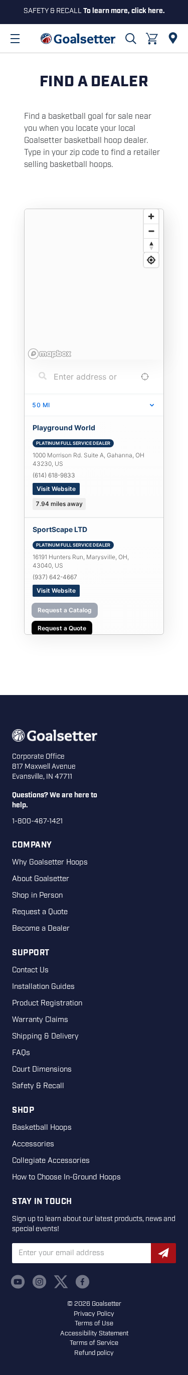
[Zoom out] (151, 231)
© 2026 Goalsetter (94, 1304)
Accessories (33, 1144)
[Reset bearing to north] (151, 245)
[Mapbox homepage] (50, 354)
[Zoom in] (151, 216)
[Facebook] (82, 1282)
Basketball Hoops (42, 1128)
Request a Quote (62, 628)
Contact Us (30, 970)
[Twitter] (61, 1282)
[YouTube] (18, 1282)
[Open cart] (152, 39)
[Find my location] (151, 260)
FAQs (21, 1053)
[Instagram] (39, 1282)
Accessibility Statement (94, 1333)
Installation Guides (43, 987)
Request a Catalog (65, 610)
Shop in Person (37, 896)
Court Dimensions (42, 1070)
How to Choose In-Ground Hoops (66, 1177)
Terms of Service (94, 1343)
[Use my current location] (144, 377)
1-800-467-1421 (37, 821)
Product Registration (47, 1003)
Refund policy (94, 1353)
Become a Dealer (41, 929)
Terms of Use (94, 1323)
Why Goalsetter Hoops (50, 862)
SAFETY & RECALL (94, 11)
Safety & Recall (38, 1086)
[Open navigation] (15, 39)
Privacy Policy (94, 1314)
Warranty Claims (40, 1020)
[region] (94, 284)
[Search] (131, 39)
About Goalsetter (40, 879)
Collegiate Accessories (51, 1161)
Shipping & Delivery (45, 1037)
